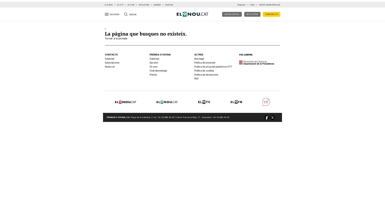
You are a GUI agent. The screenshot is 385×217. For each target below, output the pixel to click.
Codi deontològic (158, 70)
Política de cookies (204, 70)
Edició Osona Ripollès (269, 5)
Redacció (110, 66)
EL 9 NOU (109, 5)
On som (154, 66)
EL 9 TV (120, 5)
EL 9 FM (131, 5)
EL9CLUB (169, 5)
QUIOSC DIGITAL (232, 14)
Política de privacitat (204, 62)
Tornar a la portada (116, 38)
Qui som (154, 62)
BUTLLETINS (144, 5)
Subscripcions (112, 62)
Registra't (241, 5)
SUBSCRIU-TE (271, 14)
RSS (196, 78)
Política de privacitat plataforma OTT (213, 66)
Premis (153, 74)
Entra (252, 5)
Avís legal (199, 58)
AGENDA (157, 5)
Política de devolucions (206, 74)
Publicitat (109, 58)
